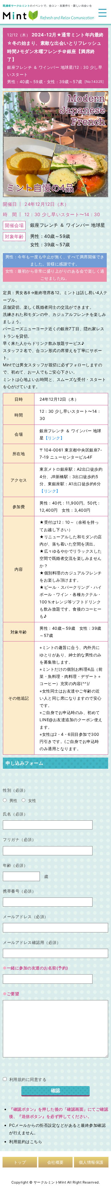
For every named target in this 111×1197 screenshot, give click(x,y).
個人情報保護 (91, 1162)
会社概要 (55, 1162)
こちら (36, 1141)
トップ (20, 1162)
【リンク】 (54, 437)
